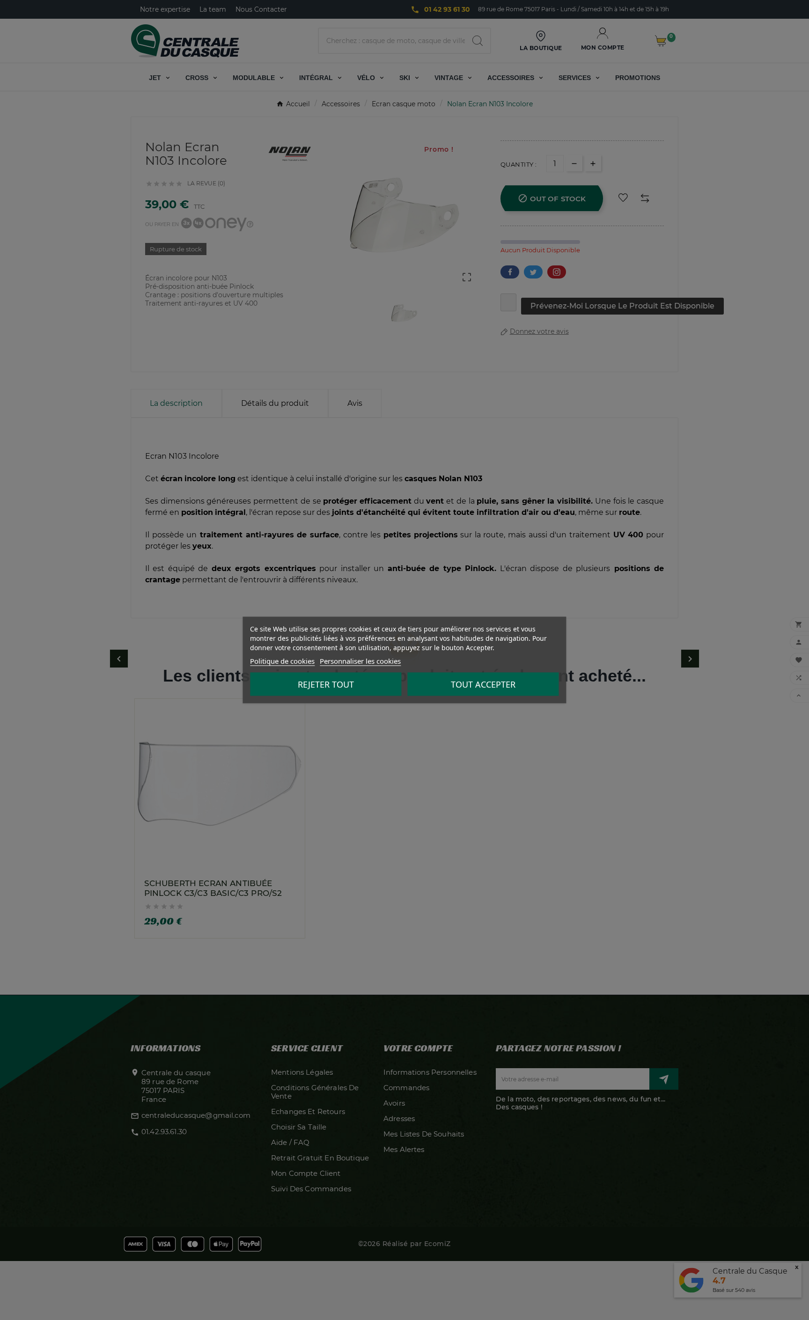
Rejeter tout (326, 684)
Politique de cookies (282, 661)
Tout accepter (483, 684)
